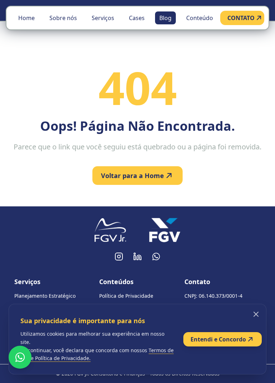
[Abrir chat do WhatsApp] (20, 357)
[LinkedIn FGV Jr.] (137, 256)
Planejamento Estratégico (45, 295)
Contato (197, 281)
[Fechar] (256, 314)
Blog (165, 18)
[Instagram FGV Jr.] (118, 256)
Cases (137, 18)
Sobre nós (63, 18)
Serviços (103, 18)
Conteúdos (116, 281)
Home (26, 18)
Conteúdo (199, 18)
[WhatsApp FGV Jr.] (156, 256)
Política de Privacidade (126, 295)
